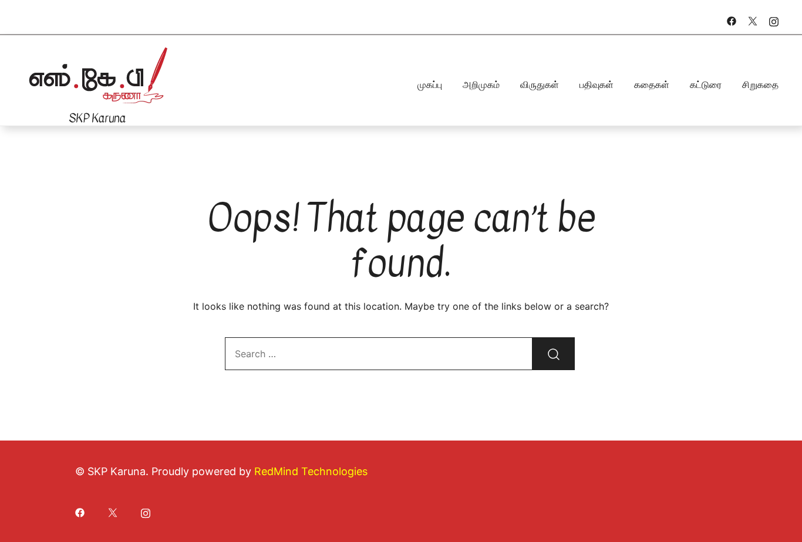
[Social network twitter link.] (752, 20)
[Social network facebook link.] (731, 20)
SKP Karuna (97, 118)
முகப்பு (429, 84)
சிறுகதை (760, 84)
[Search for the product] (554, 353)
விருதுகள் (539, 84)
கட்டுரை (706, 84)
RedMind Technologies (311, 471)
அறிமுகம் (481, 84)
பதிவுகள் (596, 84)
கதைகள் (651, 84)
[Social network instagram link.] (774, 20)
